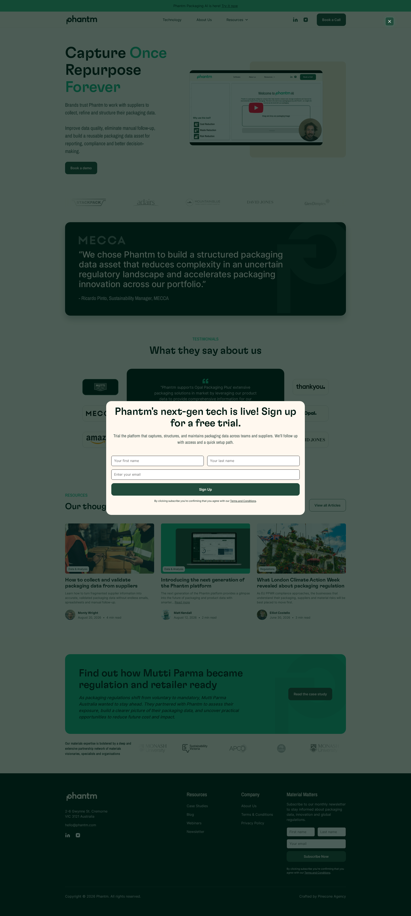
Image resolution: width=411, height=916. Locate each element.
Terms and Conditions (243, 500)
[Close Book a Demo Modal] (389, 21)
